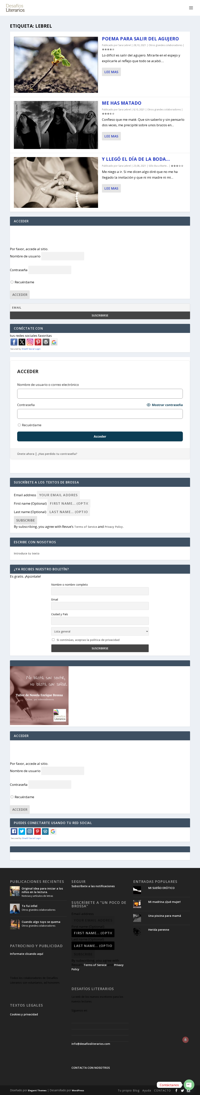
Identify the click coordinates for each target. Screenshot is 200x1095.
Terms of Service (85, 527)
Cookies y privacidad (24, 1014)
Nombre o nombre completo (69, 584)
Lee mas (111, 72)
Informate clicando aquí (26, 954)
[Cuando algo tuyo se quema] (15, 924)
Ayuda (146, 1090)
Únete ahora (25, 454)
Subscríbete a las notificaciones (93, 886)
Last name (30, 512)
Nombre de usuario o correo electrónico (48, 384)
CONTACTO (162, 1090)
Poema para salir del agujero (140, 38)
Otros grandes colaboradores (165, 45)
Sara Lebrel (124, 45)
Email (54, 599)
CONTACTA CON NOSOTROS (90, 1068)
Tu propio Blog (128, 1090)
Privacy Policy (114, 527)
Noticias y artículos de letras (37, 896)
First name (30, 503)
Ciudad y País (59, 614)
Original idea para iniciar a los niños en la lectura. (42, 890)
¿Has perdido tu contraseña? (57, 454)
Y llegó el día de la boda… (136, 159)
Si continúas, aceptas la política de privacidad (88, 640)
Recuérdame (24, 282)
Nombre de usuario (25, 256)
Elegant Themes (37, 1090)
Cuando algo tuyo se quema (41, 922)
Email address (25, 495)
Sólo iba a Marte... (158, 165)
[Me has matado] (56, 125)
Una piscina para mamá (164, 916)
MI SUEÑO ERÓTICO (161, 888)
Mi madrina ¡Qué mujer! (164, 902)
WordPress (78, 1090)
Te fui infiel (29, 906)
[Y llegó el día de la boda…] (56, 182)
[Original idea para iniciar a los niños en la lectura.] (15, 891)
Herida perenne (158, 929)
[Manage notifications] (185, 1040)
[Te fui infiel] (15, 908)
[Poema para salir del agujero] (56, 65)
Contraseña (19, 270)
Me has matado (122, 103)
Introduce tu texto (26, 553)
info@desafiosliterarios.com (90, 1044)
